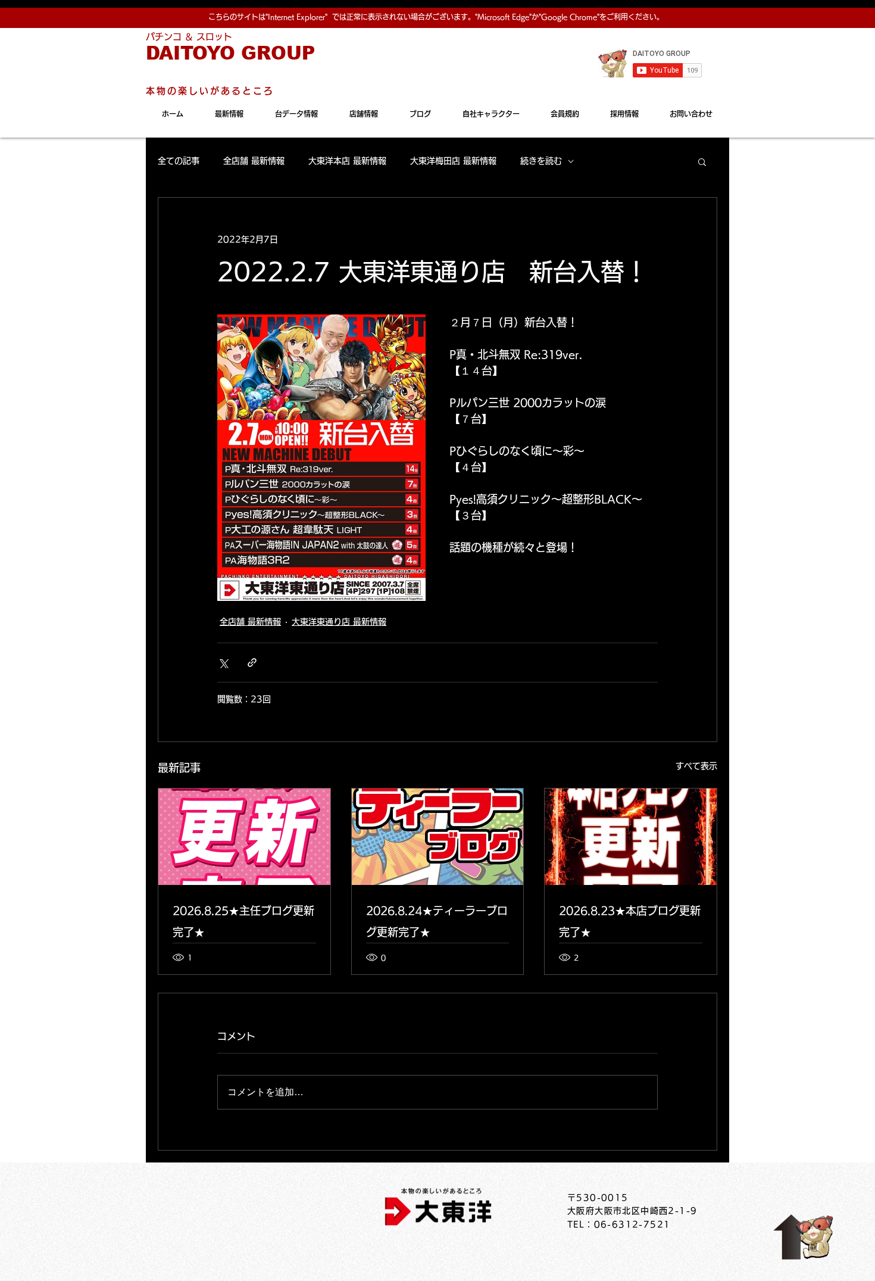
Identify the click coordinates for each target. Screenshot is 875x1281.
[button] (702, 161)
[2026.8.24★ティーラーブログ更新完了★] (438, 836)
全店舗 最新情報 (254, 161)
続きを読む (541, 161)
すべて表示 (696, 766)
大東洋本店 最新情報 (347, 161)
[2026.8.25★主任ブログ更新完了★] (244, 836)
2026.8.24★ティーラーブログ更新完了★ (437, 921)
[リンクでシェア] (252, 662)
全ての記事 (178, 161)
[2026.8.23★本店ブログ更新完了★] (631, 836)
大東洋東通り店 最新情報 (339, 622)
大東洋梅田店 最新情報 (453, 161)
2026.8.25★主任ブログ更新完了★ (243, 921)
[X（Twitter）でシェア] (223, 662)
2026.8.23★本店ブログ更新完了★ (630, 921)
